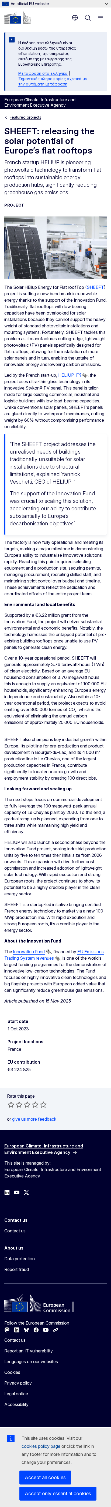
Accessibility (16, 1404)
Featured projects (25, 117)
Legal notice (16, 1393)
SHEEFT (95, 287)
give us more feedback (34, 1119)
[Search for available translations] (85, 375)
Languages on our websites (31, 1361)
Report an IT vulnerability (28, 1350)
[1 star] (11, 1104)
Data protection (19, 1258)
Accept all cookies (45, 1477)
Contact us (15, 1230)
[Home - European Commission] (17, 17)
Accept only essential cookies (58, 1493)
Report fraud (16, 1269)
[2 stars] (15, 1104)
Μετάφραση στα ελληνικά (43, 73)
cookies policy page (41, 1446)
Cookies (12, 1372)
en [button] (75, 18)
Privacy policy (18, 1383)
